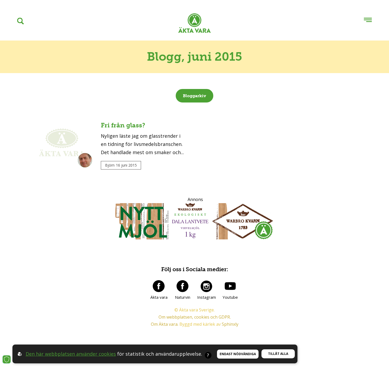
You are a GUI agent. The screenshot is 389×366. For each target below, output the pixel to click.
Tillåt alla (278, 353)
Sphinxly (230, 324)
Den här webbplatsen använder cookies (71, 354)
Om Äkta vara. (164, 324)
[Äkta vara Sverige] (194, 24)
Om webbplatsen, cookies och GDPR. (195, 317)
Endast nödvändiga (238, 354)
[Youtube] (230, 286)
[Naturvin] (182, 286)
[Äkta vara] (158, 286)
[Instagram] (206, 286)
